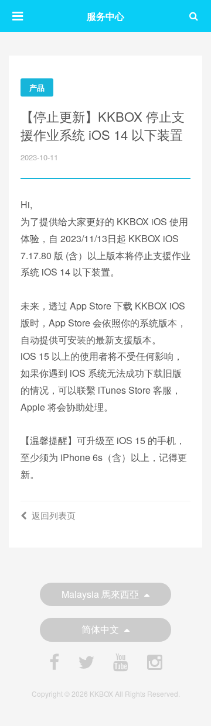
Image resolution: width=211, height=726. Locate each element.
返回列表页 (54, 515)
